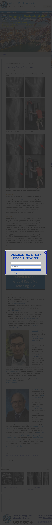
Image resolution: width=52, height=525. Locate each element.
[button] (45, 252)
